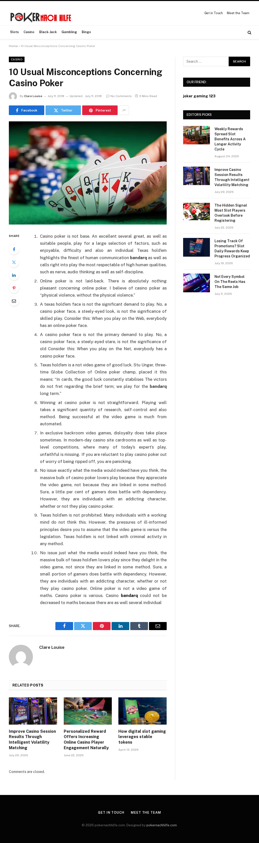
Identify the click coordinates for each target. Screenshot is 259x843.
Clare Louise (33, 96)
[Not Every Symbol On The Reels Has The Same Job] (196, 283)
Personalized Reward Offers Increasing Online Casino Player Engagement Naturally (86, 739)
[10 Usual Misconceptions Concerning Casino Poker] (88, 173)
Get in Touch (213, 13)
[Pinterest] (14, 288)
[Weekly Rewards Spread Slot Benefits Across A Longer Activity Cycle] (196, 135)
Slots (14, 32)
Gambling (69, 32)
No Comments (121, 96)
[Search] (249, 32)
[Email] (14, 301)
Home (13, 46)
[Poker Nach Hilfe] (41, 13)
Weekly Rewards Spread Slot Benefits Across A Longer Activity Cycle (230, 139)
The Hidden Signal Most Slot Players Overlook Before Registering (230, 213)
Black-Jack (48, 32)
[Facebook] (14, 249)
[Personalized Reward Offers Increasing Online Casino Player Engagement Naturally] (88, 710)
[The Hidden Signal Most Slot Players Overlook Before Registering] (196, 211)
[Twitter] (14, 262)
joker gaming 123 (199, 96)
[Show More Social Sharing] (124, 110)
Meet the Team (238, 13)
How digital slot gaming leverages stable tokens (142, 737)
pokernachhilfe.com (161, 825)
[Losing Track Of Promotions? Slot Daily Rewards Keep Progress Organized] (196, 247)
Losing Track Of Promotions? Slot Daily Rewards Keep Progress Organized (232, 248)
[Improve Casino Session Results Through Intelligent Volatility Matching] (33, 710)
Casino (29, 32)
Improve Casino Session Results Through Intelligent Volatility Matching (32, 739)
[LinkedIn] (14, 275)
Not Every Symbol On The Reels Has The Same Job (229, 282)
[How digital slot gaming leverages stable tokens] (142, 710)
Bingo (86, 32)
